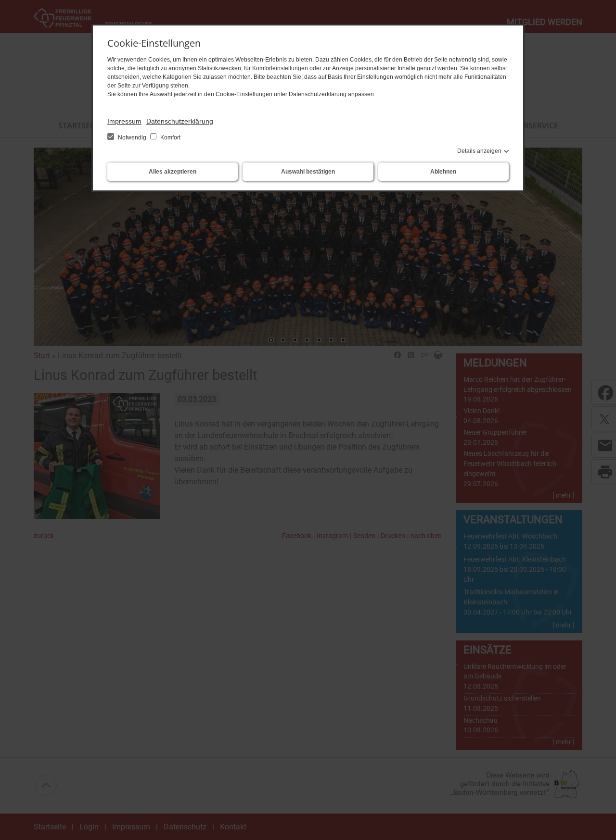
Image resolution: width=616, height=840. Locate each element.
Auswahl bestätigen (308, 171)
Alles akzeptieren (172, 171)
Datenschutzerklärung (179, 121)
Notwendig (132, 137)
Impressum (124, 121)
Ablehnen (443, 171)
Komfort (169, 137)
